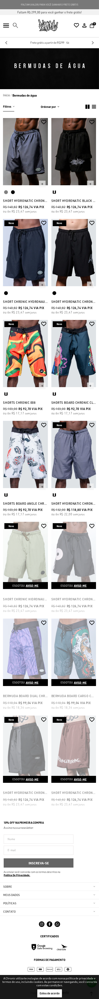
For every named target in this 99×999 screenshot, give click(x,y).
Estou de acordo (50, 993)
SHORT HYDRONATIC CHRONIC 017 (73, 599)
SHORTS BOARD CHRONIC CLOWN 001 (73, 402)
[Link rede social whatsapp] (57, 924)
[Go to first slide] (92, 42)
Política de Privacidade (16, 875)
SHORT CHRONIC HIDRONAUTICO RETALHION (25, 599)
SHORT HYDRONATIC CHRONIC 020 (73, 302)
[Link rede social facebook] (49, 924)
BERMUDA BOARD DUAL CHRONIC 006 (25, 696)
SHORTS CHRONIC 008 (19, 402)
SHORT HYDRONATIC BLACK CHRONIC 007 (73, 201)
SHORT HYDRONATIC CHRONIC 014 (73, 503)
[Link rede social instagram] (41, 924)
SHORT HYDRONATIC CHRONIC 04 (25, 201)
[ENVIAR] (38, 863)
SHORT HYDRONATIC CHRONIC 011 (25, 793)
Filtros (7, 106)
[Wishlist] (76, 25)
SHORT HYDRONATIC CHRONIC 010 (73, 793)
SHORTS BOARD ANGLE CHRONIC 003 (25, 503)
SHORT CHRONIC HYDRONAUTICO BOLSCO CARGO (25, 302)
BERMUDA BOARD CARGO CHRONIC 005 (73, 696)
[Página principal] (48, 25)
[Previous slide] (6, 42)
